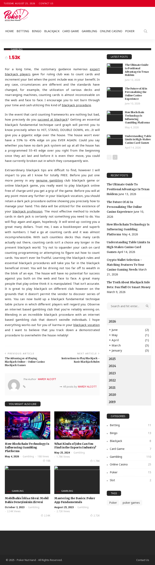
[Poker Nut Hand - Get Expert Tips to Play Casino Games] (16, 15)
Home (9, 31)
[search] (145, 31)
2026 (112, 321)
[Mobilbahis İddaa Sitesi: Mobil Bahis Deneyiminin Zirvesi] (27, 480)
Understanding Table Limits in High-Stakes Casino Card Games (138, 139)
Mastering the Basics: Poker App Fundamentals (74, 500)
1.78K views (63, 456)
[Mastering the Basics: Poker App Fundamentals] (77, 480)
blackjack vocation (86, 325)
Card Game (70, 31)
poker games (131, 502)
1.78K (96, 461)
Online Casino (111, 31)
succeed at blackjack (52, 119)
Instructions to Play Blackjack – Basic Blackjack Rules (81, 360)
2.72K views (63, 511)
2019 (112, 402)
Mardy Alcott (47, 379)
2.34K (47, 515)
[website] (24, 386)
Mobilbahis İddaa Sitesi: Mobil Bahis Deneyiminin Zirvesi (27, 500)
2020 (112, 395)
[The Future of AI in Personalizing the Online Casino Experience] (115, 92)
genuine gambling (49, 180)
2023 (112, 373)
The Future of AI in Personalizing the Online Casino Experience (136, 93)
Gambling (89, 31)
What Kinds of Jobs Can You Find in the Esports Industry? (75, 445)
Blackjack (52, 31)
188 (48, 460)
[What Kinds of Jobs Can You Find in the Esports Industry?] (77, 425)
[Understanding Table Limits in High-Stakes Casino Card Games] (115, 140)
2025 (112, 359)
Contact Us (46, 3)
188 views (43, 456)
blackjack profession (28, 211)
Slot (130, 480)
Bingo (36, 31)
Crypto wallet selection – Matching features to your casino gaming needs (125, 264)
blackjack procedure (76, 105)
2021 (112, 388)
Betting (23, 31)
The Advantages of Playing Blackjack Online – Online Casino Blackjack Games (25, 362)
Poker (129, 31)
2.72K (96, 515)
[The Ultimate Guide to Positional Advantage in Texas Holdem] (115, 68)
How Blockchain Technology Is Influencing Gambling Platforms (27, 447)
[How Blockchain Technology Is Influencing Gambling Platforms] (27, 425)
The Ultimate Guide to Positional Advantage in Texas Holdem (137, 69)
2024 (112, 366)
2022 (112, 380)
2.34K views (14, 511)
